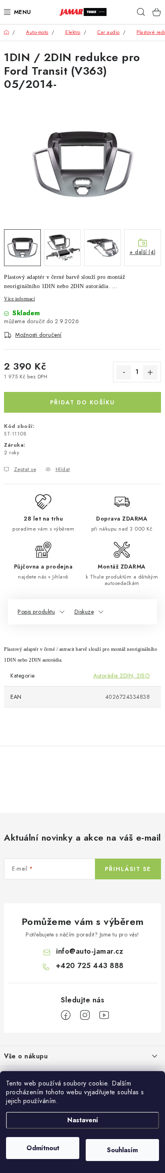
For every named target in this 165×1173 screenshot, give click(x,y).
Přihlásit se (128, 869)
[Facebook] (65, 1015)
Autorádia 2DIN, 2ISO (121, 676)
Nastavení (82, 1120)
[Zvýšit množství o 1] (150, 372)
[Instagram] (85, 1015)
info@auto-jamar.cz (89, 951)
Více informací (19, 299)
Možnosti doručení (38, 335)
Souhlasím (122, 1150)
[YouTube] (104, 1015)
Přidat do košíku (82, 402)
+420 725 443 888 (90, 965)
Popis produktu (36, 612)
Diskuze (84, 612)
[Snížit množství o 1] (124, 372)
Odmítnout (42, 1148)
